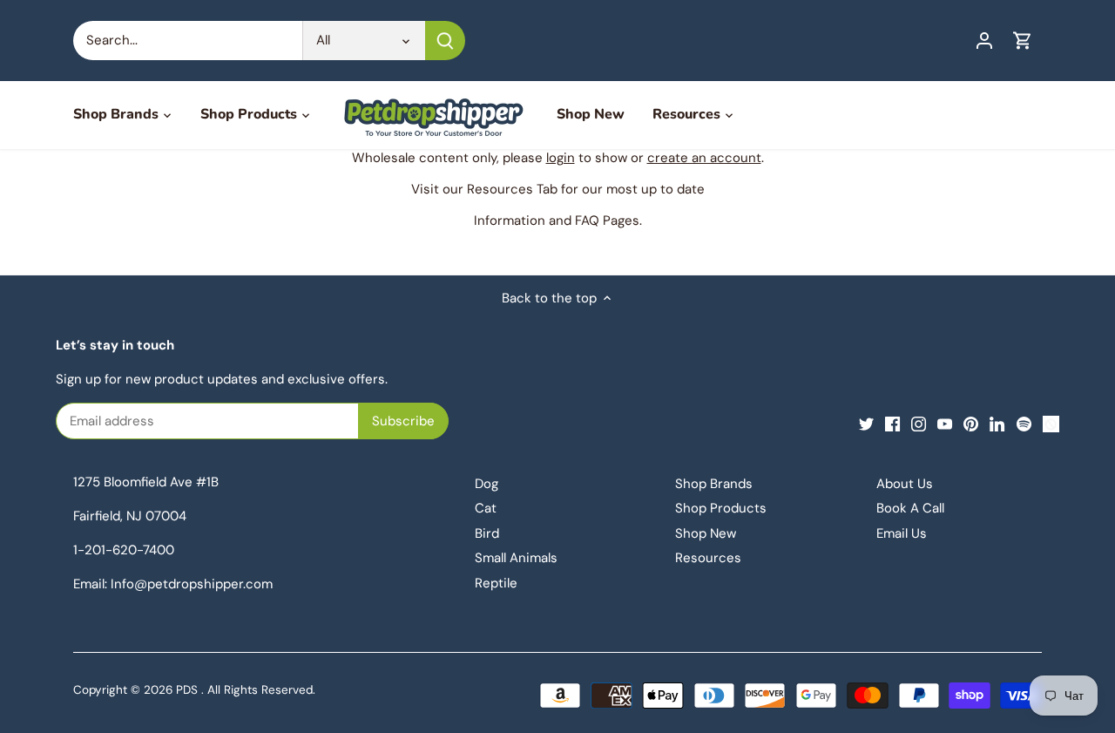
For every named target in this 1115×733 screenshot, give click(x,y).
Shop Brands (714, 483)
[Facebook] (892, 423)
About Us (904, 483)
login (560, 157)
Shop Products (721, 508)
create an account (704, 157)
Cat (486, 508)
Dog (486, 483)
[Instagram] (918, 423)
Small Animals (516, 558)
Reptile (496, 583)
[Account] (984, 40)
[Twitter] (866, 423)
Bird (487, 533)
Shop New (705, 533)
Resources (708, 558)
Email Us (901, 533)
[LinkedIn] (997, 423)
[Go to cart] (1022, 40)
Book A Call (910, 508)
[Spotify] (1024, 423)
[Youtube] (944, 423)
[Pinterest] (970, 423)
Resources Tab (512, 189)
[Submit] (445, 40)
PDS (187, 689)
